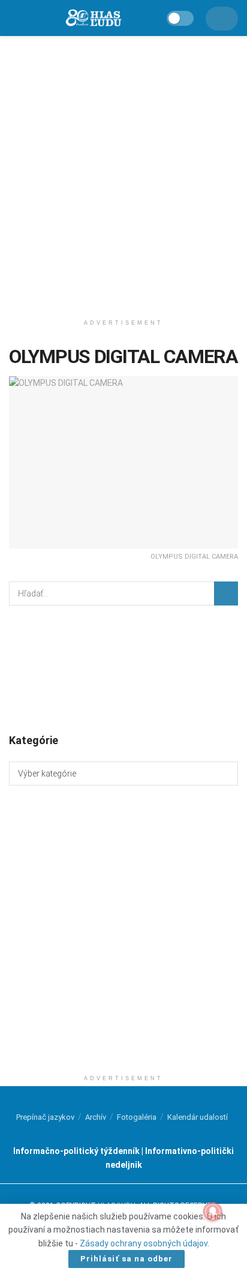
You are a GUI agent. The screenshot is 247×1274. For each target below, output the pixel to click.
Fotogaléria (136, 1117)
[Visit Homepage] (93, 18)
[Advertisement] (123, 171)
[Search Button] (226, 593)
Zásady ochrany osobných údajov (143, 1243)
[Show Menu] (14, 18)
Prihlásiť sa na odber (126, 1258)
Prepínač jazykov (45, 1117)
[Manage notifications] (212, 1211)
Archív (95, 1117)
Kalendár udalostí (197, 1117)
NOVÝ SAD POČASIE (123, 668)
